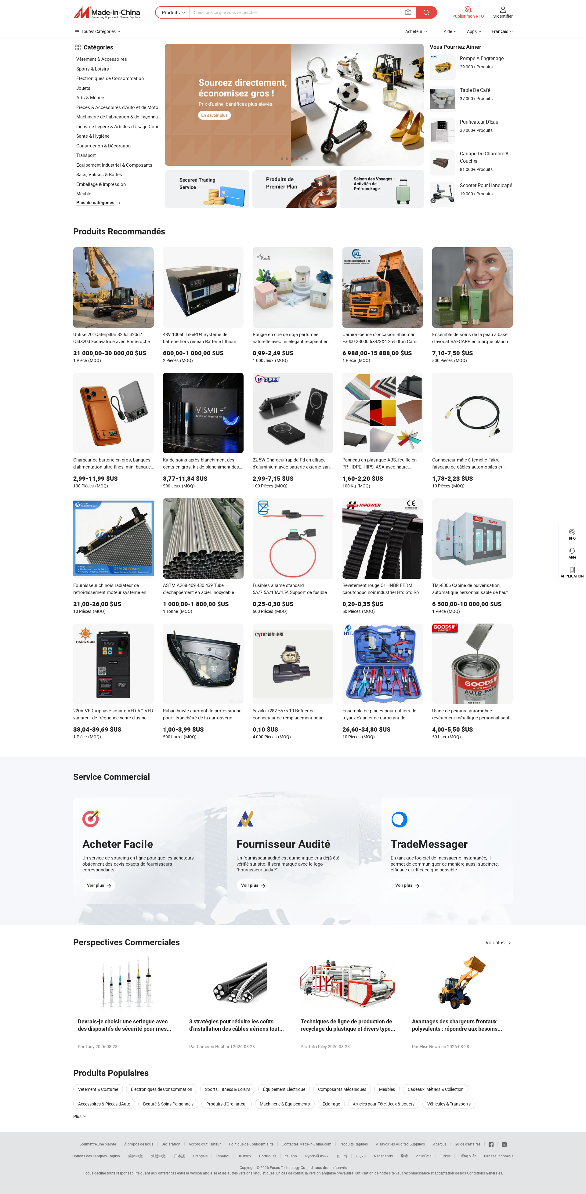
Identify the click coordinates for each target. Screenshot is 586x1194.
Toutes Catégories (98, 31)
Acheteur (413, 31)
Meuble (83, 193)
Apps (472, 31)
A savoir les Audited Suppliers (400, 1144)
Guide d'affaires (467, 1144)
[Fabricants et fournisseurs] (106, 12)
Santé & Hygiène (93, 136)
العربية (361, 1155)
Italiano (290, 1155)
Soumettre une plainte (98, 1144)
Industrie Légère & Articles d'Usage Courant (119, 126)
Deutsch (244, 1155)
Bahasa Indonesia (499, 1155)
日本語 (179, 1155)
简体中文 (135, 1155)
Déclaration (170, 1144)
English (114, 1155)
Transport (86, 155)
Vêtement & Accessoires (101, 59)
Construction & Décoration (103, 146)
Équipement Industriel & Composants (114, 165)
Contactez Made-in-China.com (306, 1144)
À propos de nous (138, 1144)
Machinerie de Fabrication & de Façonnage (119, 117)
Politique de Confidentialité (251, 1144)
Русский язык (316, 1155)
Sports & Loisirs (92, 69)
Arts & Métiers (91, 97)
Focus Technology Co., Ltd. (292, 1167)
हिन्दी (404, 1155)
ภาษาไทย (424, 1155)
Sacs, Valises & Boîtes (99, 174)
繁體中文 (158, 1155)
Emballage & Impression (101, 184)
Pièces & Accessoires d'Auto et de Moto (117, 107)
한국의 (341, 1155)
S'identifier (503, 16)
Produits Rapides (354, 1144)
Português (267, 1155)
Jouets (83, 88)
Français (200, 1155)
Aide (448, 31)
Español (222, 1155)
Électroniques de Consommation (110, 78)
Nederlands (383, 1155)
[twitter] (504, 1144)
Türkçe (445, 1155)
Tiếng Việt (467, 1155)
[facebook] (491, 1144)
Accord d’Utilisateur (205, 1144)
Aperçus (440, 1144)
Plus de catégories (95, 202)
